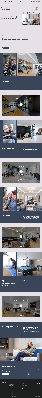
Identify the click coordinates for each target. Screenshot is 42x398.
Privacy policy (9, 396)
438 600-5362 (23, 383)
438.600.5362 (10, 1)
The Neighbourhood (11, 384)
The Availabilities (11, 385)
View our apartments (5, 47)
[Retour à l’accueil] (21, 1)
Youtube (39, 396)
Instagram (35, 396)
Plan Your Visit (37, 1)
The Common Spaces (11, 386)
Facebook (37, 396)
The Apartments (11, 383)
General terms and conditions (14, 396)
